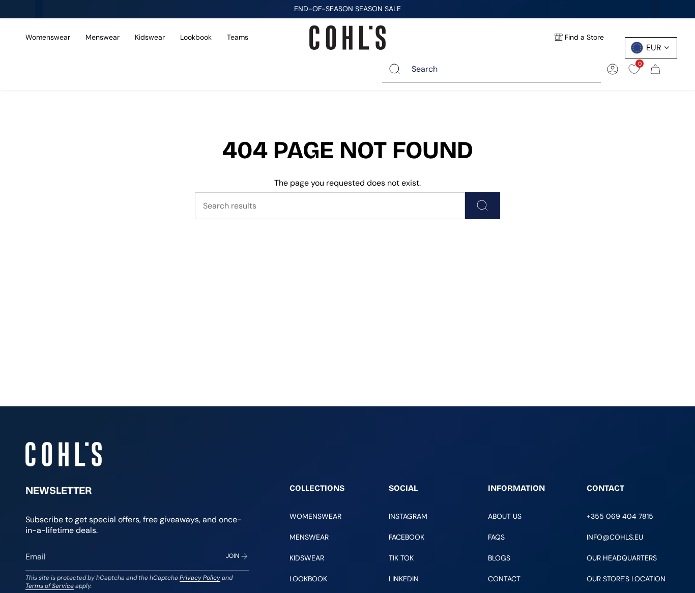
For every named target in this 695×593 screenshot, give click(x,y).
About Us (505, 516)
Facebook (406, 537)
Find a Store (584, 37)
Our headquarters (622, 557)
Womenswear (47, 37)
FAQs (496, 537)
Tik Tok (401, 557)
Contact (504, 578)
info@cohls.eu (615, 537)
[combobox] (499, 69)
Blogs (499, 557)
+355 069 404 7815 (620, 516)
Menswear (102, 37)
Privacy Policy (200, 578)
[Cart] (655, 69)
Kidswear (150, 37)
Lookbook (196, 37)
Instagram (408, 516)
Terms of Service (49, 586)
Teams (237, 37)
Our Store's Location (626, 578)
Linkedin (404, 578)
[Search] (395, 69)
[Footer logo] (63, 454)
